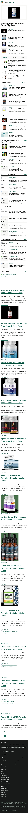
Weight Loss (3, 757)
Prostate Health (18, 760)
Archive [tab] (23, 57)
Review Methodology (5, 777)
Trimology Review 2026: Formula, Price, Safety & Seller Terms (13, 613)
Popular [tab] (14, 57)
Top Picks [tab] (5, 57)
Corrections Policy (4, 781)
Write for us (7, 751)
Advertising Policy (4, 792)
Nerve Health (3, 766)
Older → (21, 736)
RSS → (26, 271)
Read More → (4, 305)
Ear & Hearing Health (5, 759)
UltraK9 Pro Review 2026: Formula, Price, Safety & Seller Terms (13, 568)
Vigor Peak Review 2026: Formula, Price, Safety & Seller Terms (13, 478)
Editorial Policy (4, 775)
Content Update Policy (5, 783)
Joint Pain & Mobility (19, 757)
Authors (2, 773)
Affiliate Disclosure (4, 788)
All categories (17, 764)
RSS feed (2, 751)
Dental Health (3, 760)
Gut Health (3, 762)
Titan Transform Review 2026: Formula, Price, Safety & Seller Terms (13, 683)
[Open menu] (26, 2)
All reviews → (24, 82)
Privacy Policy (3, 794)
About (2, 771)
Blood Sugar (3, 764)
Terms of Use (3, 796)
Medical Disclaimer (4, 790)
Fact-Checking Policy (5, 779)
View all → (25, 115)
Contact (12, 751)
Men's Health (17, 759)
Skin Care (16, 762)
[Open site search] (23, 2)
